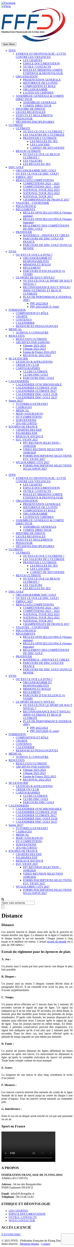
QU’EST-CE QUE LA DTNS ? (34, 254)
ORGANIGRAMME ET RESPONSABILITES (37, 259)
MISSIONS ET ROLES (37, 264)
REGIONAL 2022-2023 (37, 355)
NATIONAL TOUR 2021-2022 (41, 193)
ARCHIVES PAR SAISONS (33, 342)
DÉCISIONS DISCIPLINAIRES (35, 121)
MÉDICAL (15, 329)
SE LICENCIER (18, 358)
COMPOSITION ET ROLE (39, 86)
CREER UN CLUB (27, 365)
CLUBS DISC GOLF (35, 374)
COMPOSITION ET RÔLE (32, 313)
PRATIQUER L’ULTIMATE (40, 138)
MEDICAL (22, 410)
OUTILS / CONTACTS (37, 66)
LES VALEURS (32, 160)
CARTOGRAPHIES (28, 368)
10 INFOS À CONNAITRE (32, 332)
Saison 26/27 (16, 400)
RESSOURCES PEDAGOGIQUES (37, 326)
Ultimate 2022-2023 (34, 348)
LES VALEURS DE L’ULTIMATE (43, 134)
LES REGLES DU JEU (44, 141)
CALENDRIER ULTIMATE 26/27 (36, 390)
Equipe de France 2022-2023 (39, 352)
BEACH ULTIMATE (28, 151)
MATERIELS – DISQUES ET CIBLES (46, 235)
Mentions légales (29, 1243)
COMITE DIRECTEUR (37, 105)
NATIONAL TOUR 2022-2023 (41, 189)
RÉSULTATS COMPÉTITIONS (35, 180)
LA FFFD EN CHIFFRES (38, 92)
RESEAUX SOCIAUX (29, 436)
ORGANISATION (27, 76)
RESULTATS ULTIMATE (31, 339)
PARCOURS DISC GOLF (38, 378)
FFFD (12, 50)
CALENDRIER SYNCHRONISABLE (39, 384)
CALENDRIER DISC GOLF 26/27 (36, 397)
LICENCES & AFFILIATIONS (34, 361)
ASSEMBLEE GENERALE (39, 102)
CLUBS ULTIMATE (35, 371)
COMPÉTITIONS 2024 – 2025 (41, 183)
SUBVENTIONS (26, 420)
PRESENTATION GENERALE (42, 79)
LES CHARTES (32, 60)
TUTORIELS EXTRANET (32, 403)
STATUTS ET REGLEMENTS (34, 115)
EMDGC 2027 (24, 177)
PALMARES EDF (27, 433)
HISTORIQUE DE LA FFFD (40, 82)
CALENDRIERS (19, 381)
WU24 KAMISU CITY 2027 (33, 462)
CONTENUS (24, 319)
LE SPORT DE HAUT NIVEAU (35, 277)
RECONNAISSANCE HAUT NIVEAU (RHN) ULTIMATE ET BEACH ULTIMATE (47, 290)
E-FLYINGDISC (11, 1234)
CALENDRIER (25, 322)
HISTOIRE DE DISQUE (30, 108)
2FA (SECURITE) (26, 423)
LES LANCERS (40, 144)
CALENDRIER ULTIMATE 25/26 (36, 387)
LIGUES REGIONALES (30, 112)
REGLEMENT (32, 267)
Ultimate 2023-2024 (34, 345)
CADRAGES (24, 407)
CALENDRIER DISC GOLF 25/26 (36, 394)
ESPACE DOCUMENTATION (41, 63)
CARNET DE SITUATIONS (47, 147)
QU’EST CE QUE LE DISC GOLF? (37, 173)
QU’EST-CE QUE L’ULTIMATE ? (43, 131)
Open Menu (9, 44)
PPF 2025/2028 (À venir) (44, 306)
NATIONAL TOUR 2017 (38, 196)
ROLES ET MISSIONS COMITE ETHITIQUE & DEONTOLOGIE (43, 71)
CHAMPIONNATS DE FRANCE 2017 (46, 199)
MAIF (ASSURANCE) (29, 413)
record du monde (57, 941)
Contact (45, 1243)
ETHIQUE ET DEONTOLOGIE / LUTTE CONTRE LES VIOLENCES (41, 55)
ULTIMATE (16, 125)
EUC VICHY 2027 (27, 439)
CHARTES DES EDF (29, 429)
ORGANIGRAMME (35, 89)
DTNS (12, 251)
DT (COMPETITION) (29, 416)
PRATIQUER (24, 232)
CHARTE (21, 316)
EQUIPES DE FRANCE (23, 426)
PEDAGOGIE (24, 118)
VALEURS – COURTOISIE (32, 202)
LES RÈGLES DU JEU (37, 164)
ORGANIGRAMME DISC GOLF (36, 170)
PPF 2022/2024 (39, 303)
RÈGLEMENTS (25, 209)
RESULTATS (17, 335)
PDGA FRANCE (26, 206)
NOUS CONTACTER (22, 1220)
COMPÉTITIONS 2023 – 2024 (41, 186)
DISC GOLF (16, 167)
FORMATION (17, 309)
